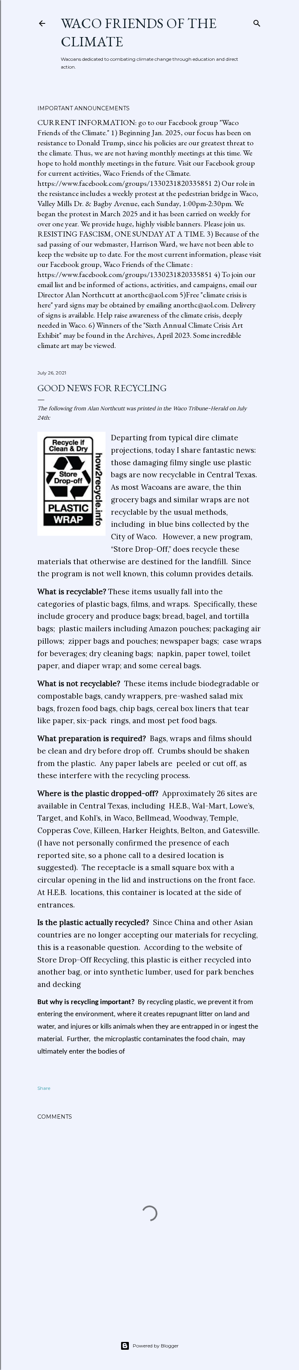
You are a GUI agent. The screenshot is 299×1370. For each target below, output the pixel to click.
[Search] (257, 21)
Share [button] (43, 1088)
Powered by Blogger (156, 1346)
